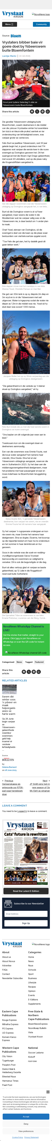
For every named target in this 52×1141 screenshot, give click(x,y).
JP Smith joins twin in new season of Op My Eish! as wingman (40, 787)
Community (41, 24)
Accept (26, 1116)
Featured (39, 662)
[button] (48, 1092)
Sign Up (26, 923)
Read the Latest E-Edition (26, 891)
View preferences (26, 1131)
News (19, 662)
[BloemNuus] (16, 35)
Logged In (22, 811)
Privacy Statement (31, 1137)
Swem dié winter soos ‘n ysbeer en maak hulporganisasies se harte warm (9, 705)
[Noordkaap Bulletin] (8, 759)
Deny (26, 1124)
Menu (6, 24)
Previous (9, 780)
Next (45, 780)
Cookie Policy (17, 1137)
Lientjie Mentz (9, 56)
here (17, 638)
